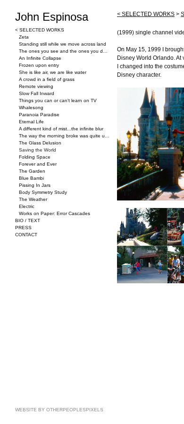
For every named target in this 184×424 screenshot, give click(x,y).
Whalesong (31, 107)
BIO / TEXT (27, 220)
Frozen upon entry (39, 65)
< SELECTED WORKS (39, 29)
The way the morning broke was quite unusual (64, 135)
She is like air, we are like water (52, 72)
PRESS (23, 227)
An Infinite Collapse (40, 58)
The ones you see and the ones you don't (64, 51)
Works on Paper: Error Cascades (54, 213)
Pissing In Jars (34, 185)
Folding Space (34, 157)
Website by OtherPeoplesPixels (59, 409)
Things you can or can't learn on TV (58, 100)
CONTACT (26, 234)
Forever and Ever (38, 164)
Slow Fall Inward (36, 93)
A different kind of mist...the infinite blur (61, 128)
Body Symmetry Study (43, 192)
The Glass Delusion (40, 142)
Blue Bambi (31, 178)
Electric (26, 206)
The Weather (33, 199)
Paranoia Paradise (39, 114)
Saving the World (37, 149)
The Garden (32, 171)
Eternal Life (31, 121)
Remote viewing (36, 86)
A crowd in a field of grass (47, 79)
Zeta (24, 37)
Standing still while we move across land (62, 44)
